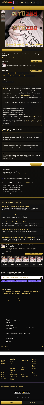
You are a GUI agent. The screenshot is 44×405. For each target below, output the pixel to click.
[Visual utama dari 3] (7, 28)
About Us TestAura (19, 8)
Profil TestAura (4, 370)
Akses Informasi (24, 360)
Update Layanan (13, 374)
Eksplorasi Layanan (12, 379)
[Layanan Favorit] (37, 2)
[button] (3, 11)
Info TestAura (4, 369)
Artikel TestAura (13, 376)
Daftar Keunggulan (3, 377)
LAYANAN (3, 374)
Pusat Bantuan (24, 364)
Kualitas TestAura (3, 364)
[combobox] (16, 2)
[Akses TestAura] (40, 2)
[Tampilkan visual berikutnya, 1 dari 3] (41, 28)
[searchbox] (22, 277)
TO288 (2, 8)
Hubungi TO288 (24, 376)
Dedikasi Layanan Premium (30, 8)
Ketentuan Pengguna (5, 386)
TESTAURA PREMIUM (25, 95)
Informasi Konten (4, 346)
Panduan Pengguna (12, 367)
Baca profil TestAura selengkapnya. (26, 173)
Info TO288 (12, 365)
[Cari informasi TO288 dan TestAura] (16, 2)
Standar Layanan (23, 366)
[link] (3, 281)
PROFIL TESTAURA (15, 92)
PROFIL (2, 372)
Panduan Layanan (3, 361)
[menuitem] (2, 8)
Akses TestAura (9, 8)
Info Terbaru (4, 367)
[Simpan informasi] (6, 257)
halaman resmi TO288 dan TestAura (33, 120)
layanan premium (33, 116)
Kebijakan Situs (20, 386)
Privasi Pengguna (13, 386)
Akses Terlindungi (23, 370)
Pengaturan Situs (23, 378)
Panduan (23, 362)
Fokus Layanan (13, 370)
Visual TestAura (34, 376)
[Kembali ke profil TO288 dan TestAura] (7, 2)
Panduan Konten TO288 (6, 349)
